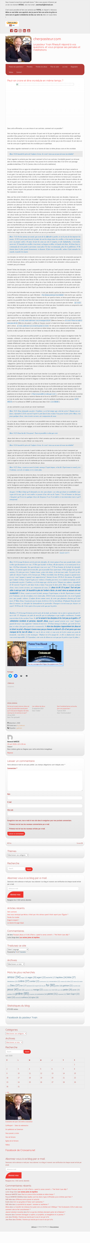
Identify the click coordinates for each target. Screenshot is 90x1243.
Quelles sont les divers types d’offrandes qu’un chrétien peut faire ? (50, 1197)
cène (70, 981)
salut (11, 997)
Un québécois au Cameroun (14, 1129)
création (63, 981)
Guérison (22, 725)
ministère (47, 990)
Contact (19, 72)
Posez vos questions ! (16, 67)
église (35, 997)
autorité (51, 977)
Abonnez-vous (15, 894)
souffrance (26, 997)
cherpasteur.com (47, 39)
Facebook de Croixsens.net (20, 1150)
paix (60, 990)
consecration (54, 981)
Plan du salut (54, 67)
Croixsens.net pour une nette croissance (18, 1121)
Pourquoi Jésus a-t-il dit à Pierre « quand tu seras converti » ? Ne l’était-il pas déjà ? (41, 934)
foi (50, 985)
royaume (62, 994)
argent (41, 977)
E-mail (9, 802)
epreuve (31, 986)
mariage (38, 989)
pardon (67, 989)
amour (14, 977)
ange (24, 977)
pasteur (11, 994)
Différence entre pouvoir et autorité (27, 1199)
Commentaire (12, 768)
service (18, 997)
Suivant (79, 843)
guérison (19, 728)
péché (52, 993)
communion (44, 981)
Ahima (7, 1207)
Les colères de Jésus (38, 706)
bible (71, 977)
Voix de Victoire (10, 1137)
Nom (8, 794)
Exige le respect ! (13, 920)
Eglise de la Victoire (11, 1141)
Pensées (29, 67)
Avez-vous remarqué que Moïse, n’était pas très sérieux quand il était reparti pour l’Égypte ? (37, 914)
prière (22, 993)
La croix (65, 67)
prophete (33, 994)
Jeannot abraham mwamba (14, 1212)
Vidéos (11, 72)
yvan (6, 1217)
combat (34, 981)
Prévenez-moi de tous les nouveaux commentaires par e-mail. (29, 824)
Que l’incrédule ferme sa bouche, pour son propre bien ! (67, 707)
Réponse (10, 753)
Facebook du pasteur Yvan (22, 1017)
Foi (18, 725)
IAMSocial (34, 1227)
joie (21, 990)
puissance (42, 994)
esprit (38, 986)
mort (54, 990)
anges (32, 977)
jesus (13, 989)
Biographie (74, 67)
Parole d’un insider (13, 917)
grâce (58, 986)
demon (76, 981)
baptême (61, 977)
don (23, 986)
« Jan (7, 1092)
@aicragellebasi (54, 1227)
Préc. (10, 843)
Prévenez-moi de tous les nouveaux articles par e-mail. (27, 828)
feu (43, 986)
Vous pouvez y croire (12, 1133)
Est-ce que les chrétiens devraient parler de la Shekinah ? (46, 1212)
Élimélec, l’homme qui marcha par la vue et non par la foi (30, 1217)
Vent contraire (12, 912)
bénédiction (12, 981)
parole (76, 990)
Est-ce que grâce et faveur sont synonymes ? (29, 1202)
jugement (29, 990)
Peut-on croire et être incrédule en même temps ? (35, 80)
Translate (22, 952)
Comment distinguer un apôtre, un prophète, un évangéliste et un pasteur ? (40, 1214)
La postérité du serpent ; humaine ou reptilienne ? (32, 1204)
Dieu (15, 985)
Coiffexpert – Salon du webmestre (16, 1125)
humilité (76, 986)
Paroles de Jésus (41, 67)
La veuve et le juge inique (15, 923)
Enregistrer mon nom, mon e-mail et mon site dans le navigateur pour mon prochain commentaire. (39, 820)
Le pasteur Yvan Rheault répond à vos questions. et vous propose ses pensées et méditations (56, 47)
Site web (10, 810)
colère (23, 981)
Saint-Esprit (73, 994)
